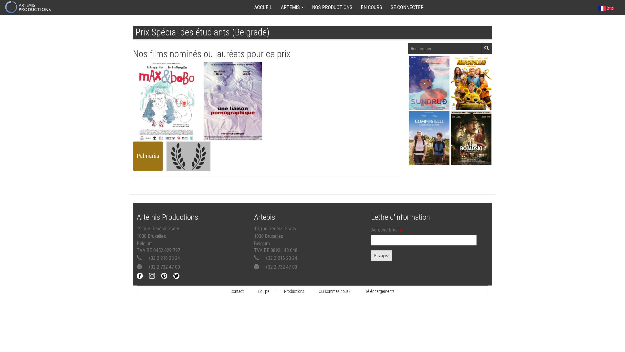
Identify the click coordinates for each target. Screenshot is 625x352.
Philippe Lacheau (471, 91)
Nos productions (332, 7)
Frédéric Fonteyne (167, 103)
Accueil (263, 7)
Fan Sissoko (429, 84)
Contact (237, 291)
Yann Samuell (429, 147)
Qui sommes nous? (335, 291)
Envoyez (381, 255)
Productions (294, 291)
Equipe (264, 291)
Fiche (170, 88)
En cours (371, 7)
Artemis (291, 7)
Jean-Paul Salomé (471, 147)
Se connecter (407, 7)
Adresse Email (385, 230)
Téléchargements (380, 291)
